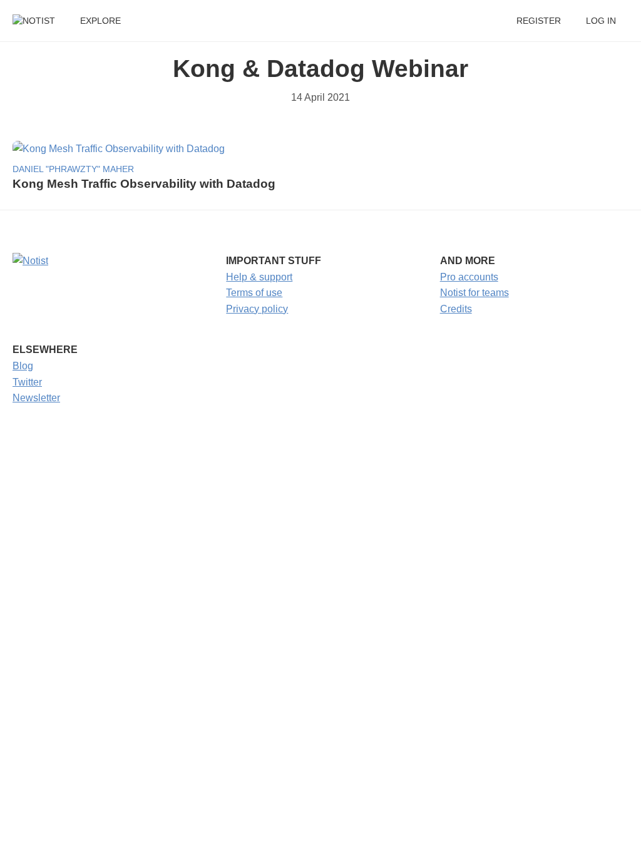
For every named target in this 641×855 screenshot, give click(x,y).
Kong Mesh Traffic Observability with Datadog (144, 183)
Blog (23, 366)
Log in (601, 21)
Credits (456, 309)
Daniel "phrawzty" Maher (73, 169)
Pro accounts (469, 277)
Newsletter (36, 397)
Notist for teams (474, 292)
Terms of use (254, 292)
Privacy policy (257, 309)
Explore (100, 21)
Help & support (259, 277)
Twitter (27, 382)
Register (538, 21)
